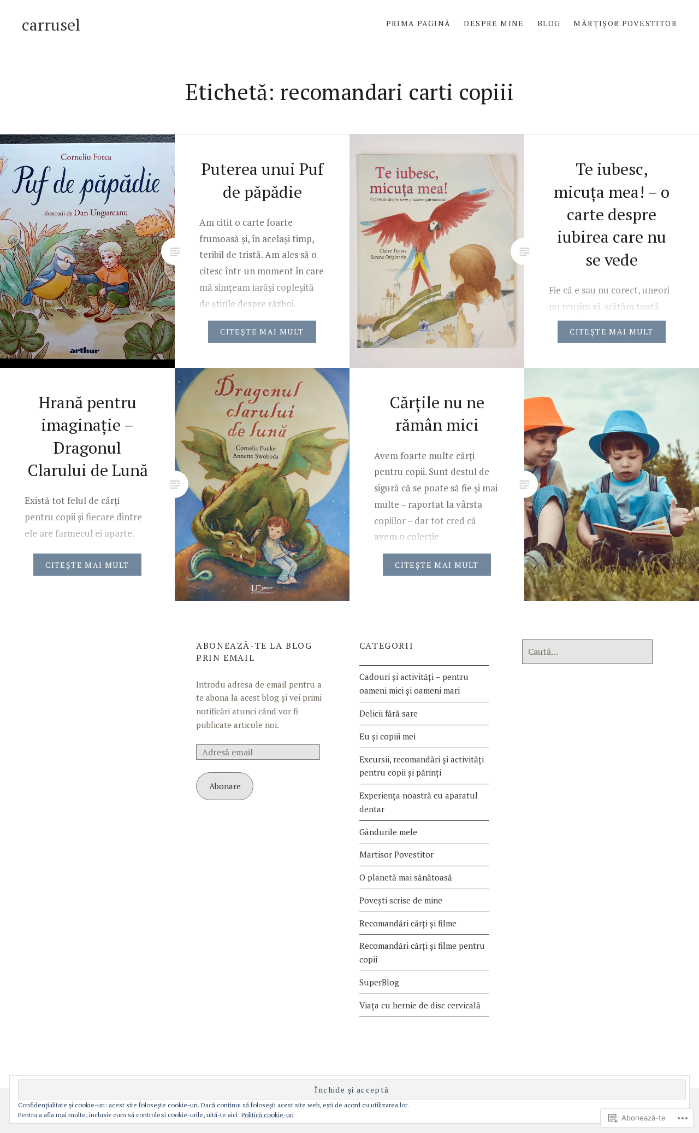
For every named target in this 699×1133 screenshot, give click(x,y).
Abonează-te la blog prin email (254, 651)
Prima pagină (418, 23)
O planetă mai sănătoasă (405, 877)
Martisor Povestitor (396, 854)
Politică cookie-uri (267, 1115)
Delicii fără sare (388, 713)
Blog (549, 23)
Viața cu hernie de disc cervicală (420, 1005)
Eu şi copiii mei (387, 736)
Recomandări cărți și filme (408, 923)
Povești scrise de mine (400, 900)
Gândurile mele (388, 831)
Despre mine (494, 23)
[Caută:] (587, 651)
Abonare (225, 785)
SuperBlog (379, 982)
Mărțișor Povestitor (625, 23)
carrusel (51, 25)
